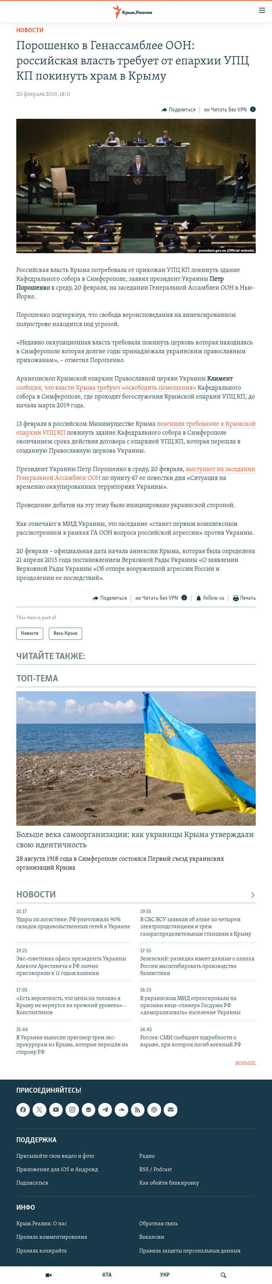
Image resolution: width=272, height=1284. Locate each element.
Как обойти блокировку (169, 1183)
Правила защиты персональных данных (189, 1251)
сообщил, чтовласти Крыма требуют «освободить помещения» (106, 388)
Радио (147, 1156)
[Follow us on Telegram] (105, 1109)
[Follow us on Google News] (88, 1109)
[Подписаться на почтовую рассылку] (170, 1109)
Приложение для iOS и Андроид (57, 1170)
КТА (107, 1275)
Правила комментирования (51, 1237)
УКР (165, 1275)
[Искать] (223, 1275)
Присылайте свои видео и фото (55, 1156)
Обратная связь (158, 1224)
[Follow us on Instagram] (72, 1109)
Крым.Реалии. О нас (41, 1224)
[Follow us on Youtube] (56, 1109)
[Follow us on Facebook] (23, 1109)
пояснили (170, 424)
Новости (30, 31)
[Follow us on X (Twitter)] (39, 1109)
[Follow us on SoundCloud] (121, 1109)
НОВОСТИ (36, 895)
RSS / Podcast (155, 1170)
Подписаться (32, 1183)
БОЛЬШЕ (246, 1063)
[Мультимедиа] (48, 1275)
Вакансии (151, 1237)
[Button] (179, 110)
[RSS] (137, 1109)
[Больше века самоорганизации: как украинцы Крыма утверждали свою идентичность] (136, 758)
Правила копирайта (41, 1251)
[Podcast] (154, 1109)
